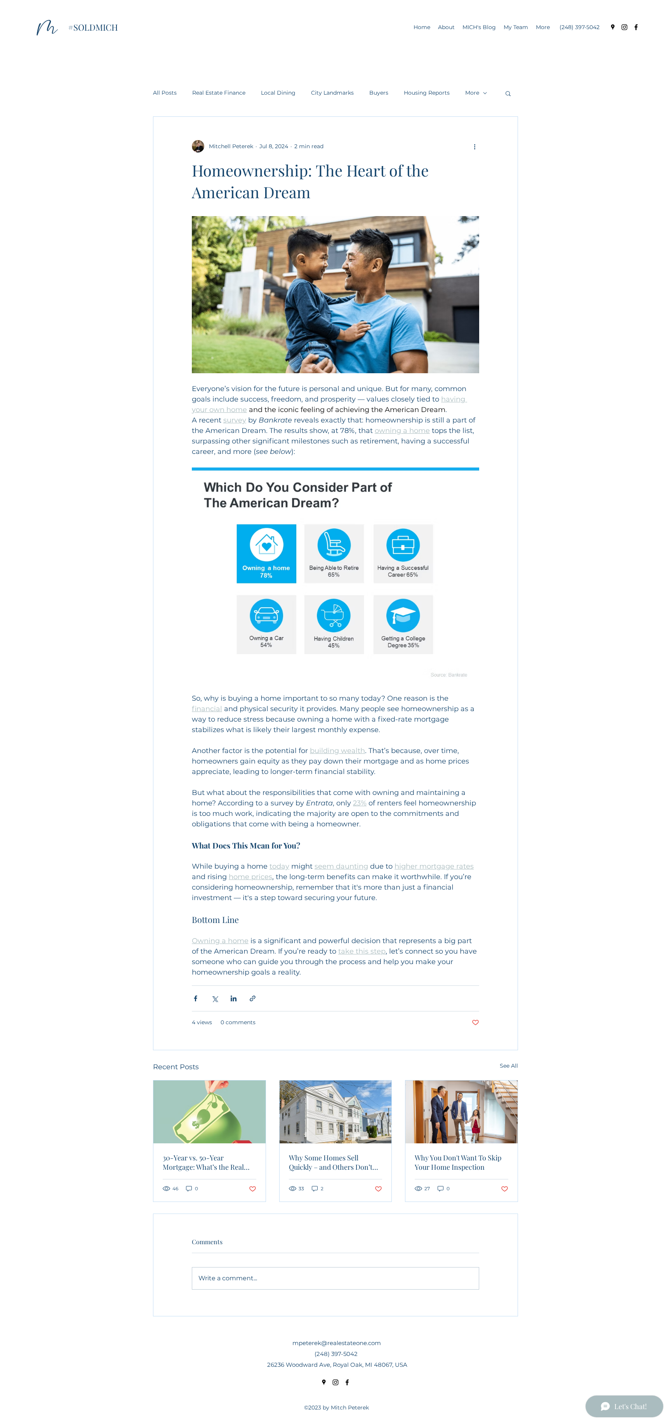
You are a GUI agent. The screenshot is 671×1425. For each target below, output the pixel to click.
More (472, 92)
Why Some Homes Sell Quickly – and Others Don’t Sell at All (330, 1162)
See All (509, 1065)
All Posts (165, 92)
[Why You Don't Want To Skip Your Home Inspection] (461, 1111)
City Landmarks (332, 92)
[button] (508, 93)
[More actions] (474, 146)
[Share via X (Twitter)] (214, 998)
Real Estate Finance (218, 92)
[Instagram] (624, 27)
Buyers (378, 92)
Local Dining (278, 92)
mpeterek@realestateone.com (336, 1343)
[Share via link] (252, 998)
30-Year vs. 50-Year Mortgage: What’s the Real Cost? (203, 1162)
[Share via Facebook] (195, 998)
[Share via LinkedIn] (233, 998)
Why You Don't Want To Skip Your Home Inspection (458, 1162)
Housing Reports (427, 92)
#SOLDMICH (93, 27)
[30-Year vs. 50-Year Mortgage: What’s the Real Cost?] (209, 1111)
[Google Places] (613, 27)
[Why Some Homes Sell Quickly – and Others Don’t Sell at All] (336, 1111)
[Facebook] (636, 27)
